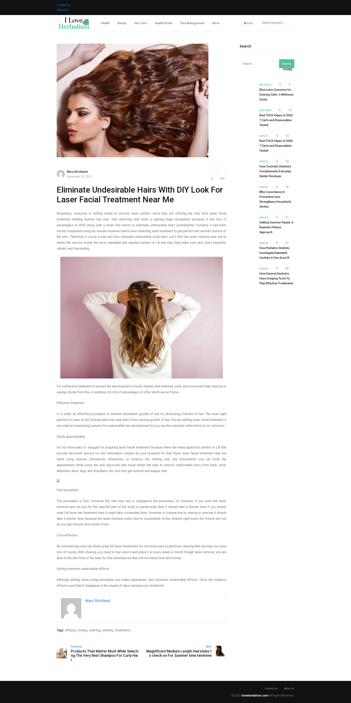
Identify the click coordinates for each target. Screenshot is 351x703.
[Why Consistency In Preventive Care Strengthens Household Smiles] (247, 192)
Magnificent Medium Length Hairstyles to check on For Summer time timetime (179, 653)
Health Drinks (163, 23)
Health (105, 23)
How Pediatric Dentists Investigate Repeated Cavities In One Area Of (274, 252)
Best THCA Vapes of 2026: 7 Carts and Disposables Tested (276, 120)
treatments (122, 630)
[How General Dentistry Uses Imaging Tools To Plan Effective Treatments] (247, 274)
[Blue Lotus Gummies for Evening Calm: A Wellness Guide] (247, 90)
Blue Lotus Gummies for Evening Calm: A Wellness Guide (276, 94)
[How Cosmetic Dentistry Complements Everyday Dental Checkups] (247, 167)
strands (107, 630)
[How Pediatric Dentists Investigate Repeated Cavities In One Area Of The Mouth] (247, 248)
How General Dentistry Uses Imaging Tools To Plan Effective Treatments (276, 278)
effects (70, 630)
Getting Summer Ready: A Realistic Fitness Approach (276, 227)
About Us (62, 10)
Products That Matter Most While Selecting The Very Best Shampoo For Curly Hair (104, 655)
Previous (76, 646)
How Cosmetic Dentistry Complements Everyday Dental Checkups (275, 171)
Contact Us (64, 5)
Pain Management (192, 23)
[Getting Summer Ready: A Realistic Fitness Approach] (247, 223)
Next (209, 646)
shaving (94, 630)
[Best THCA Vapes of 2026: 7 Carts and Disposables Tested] (247, 116)
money (82, 630)
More (215, 23)
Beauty (121, 23)
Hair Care (140, 23)
